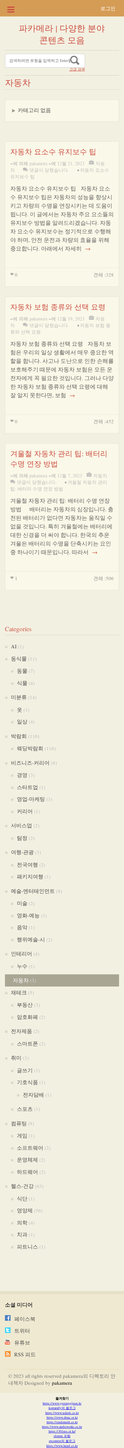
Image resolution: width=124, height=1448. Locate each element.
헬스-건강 (22, 1185)
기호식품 (27, 1082)
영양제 (25, 1210)
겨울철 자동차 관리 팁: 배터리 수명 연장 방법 (58, 485)
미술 (22, 903)
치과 (22, 1234)
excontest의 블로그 (62, 1440)
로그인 (108, 8)
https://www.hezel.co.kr (62, 1445)
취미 (16, 1057)
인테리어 (21, 953)
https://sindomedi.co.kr (62, 1422)
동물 (22, 670)
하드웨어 (27, 1171)
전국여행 (27, 864)
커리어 (25, 811)
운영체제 (27, 1159)
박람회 (19, 735)
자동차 (100, 475)
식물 (22, 682)
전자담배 (33, 1094)
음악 (22, 927)
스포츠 (25, 1108)
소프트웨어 (30, 1147)
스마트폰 (27, 1043)
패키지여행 (30, 876)
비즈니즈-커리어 (30, 762)
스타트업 (27, 786)
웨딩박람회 (30, 748)
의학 (22, 1222)
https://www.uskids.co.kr (62, 1412)
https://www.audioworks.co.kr (62, 1426)
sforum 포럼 (62, 1435)
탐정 (22, 837)
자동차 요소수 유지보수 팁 (53, 151)
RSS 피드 (25, 1354)
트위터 (22, 1330)
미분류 (19, 697)
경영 (22, 774)
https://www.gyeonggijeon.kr (62, 1403)
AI (14, 646)
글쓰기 (25, 1070)
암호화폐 (27, 1016)
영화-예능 (28, 915)
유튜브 (22, 1342)
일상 (22, 721)
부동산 (25, 1004)
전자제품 (21, 1030)
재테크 (19, 992)
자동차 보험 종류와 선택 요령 (57, 306)
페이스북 (24, 1318)
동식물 (19, 658)
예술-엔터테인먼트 (33, 890)
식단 (22, 1198)
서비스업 (21, 825)
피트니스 (27, 1246)
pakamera (38, 163)
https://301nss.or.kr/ (62, 1431)
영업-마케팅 (31, 798)
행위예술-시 (31, 939)
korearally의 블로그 (62, 1407)
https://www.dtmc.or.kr (62, 1417)
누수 (22, 965)
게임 (22, 1135)
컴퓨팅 (19, 1123)
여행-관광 (22, 851)
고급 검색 (77, 69)
